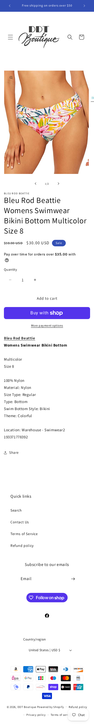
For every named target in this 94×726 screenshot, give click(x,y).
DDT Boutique (26, 706)
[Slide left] (35, 183)
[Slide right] (58, 183)
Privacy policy (36, 715)
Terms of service (62, 715)
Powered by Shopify (50, 706)
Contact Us (19, 522)
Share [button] (14, 452)
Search (16, 510)
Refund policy (22, 545)
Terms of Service (24, 533)
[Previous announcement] (9, 6)
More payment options (47, 325)
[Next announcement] (84, 6)
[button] (10, 37)
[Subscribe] (73, 579)
